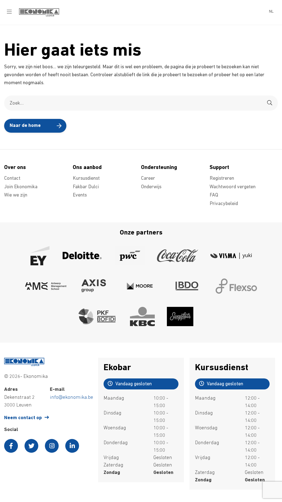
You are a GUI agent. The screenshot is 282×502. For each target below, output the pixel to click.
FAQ (214, 195)
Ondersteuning (159, 167)
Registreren (222, 178)
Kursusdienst (86, 178)
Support (219, 167)
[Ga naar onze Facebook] (11, 446)
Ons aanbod (87, 167)
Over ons (15, 167)
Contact (12, 178)
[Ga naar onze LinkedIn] (72, 446)
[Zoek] (269, 103)
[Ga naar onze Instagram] (52, 446)
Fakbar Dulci (86, 187)
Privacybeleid (224, 203)
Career (148, 178)
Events (80, 195)
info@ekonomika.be (71, 397)
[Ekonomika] (39, 15)
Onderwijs (151, 187)
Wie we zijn (15, 195)
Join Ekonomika (20, 187)
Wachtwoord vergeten (233, 187)
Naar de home (25, 125)
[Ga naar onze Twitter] (31, 446)
